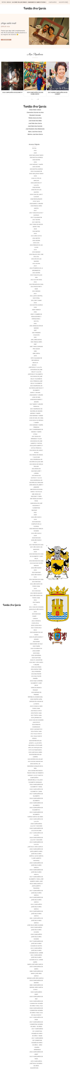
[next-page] (37, 99)
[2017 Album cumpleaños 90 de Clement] (58, 76)
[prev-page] (32, 99)
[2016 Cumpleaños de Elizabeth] (12, 76)
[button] (67, 2)
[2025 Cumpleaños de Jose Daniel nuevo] (35, 76)
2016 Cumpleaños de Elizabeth (12, 92)
